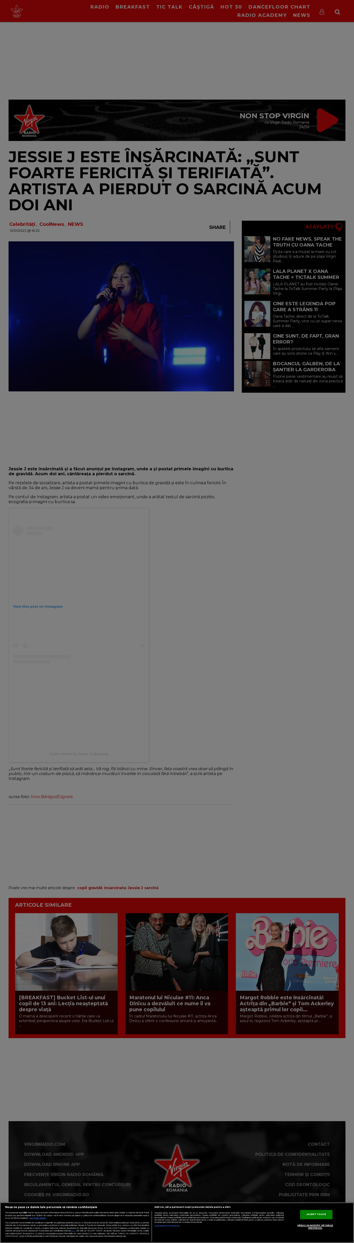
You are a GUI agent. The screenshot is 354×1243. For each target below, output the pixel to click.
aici (73, 1231)
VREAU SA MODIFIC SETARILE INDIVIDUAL (315, 1227)
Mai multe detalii (37, 1218)
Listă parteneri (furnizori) (167, 1226)
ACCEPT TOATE (316, 1214)
